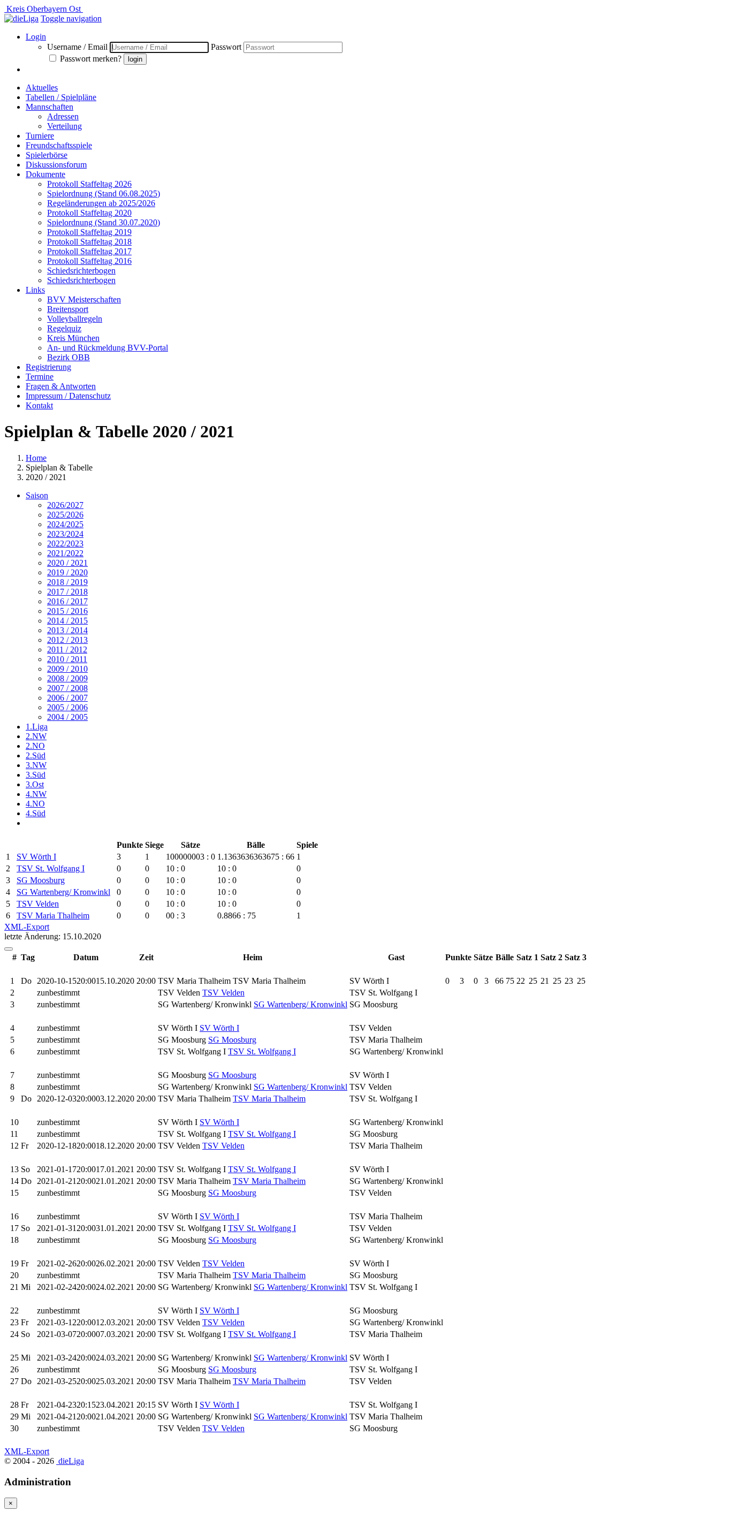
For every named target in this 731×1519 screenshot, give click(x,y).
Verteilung (64, 126)
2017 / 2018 (67, 591)
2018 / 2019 (67, 582)
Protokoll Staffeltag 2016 (89, 260)
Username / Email (77, 46)
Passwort (226, 46)
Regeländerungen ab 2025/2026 (101, 203)
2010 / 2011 (67, 659)
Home (36, 457)
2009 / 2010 (67, 668)
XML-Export (26, 926)
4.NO (35, 803)
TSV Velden (38, 903)
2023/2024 (65, 533)
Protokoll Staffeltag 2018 (89, 241)
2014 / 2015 (67, 620)
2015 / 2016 (67, 611)
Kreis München (73, 338)
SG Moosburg (41, 880)
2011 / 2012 (67, 649)
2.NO (35, 745)
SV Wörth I (36, 856)
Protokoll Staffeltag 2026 (89, 183)
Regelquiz (64, 328)
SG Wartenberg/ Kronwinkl (63, 892)
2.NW (36, 736)
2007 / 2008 (67, 688)
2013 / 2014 (67, 630)
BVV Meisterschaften (84, 299)
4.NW (36, 794)
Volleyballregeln (74, 318)
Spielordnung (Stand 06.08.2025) (103, 193)
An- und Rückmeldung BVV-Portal (107, 347)
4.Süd (35, 813)
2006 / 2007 (67, 697)
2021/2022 (65, 553)
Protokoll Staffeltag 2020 (89, 212)
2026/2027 (65, 505)
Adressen (63, 116)
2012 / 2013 (67, 639)
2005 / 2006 (67, 707)
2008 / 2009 (67, 678)
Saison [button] (37, 495)
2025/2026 (65, 514)
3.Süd (35, 774)
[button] (71, 18)
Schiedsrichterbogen (81, 270)
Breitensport (67, 309)
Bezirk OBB (68, 357)
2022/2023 (65, 543)
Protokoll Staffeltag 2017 (89, 251)
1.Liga (37, 726)
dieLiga (70, 1460)
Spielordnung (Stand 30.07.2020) (103, 222)
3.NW (36, 765)
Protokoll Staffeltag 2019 (89, 232)
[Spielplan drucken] (8, 949)
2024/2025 (65, 524)
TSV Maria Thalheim (53, 915)
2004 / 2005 (67, 716)
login (135, 59)
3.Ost (35, 784)
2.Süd (35, 755)
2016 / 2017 (67, 601)
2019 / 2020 (67, 572)
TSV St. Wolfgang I (51, 868)
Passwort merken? (92, 58)
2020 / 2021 (67, 562)
